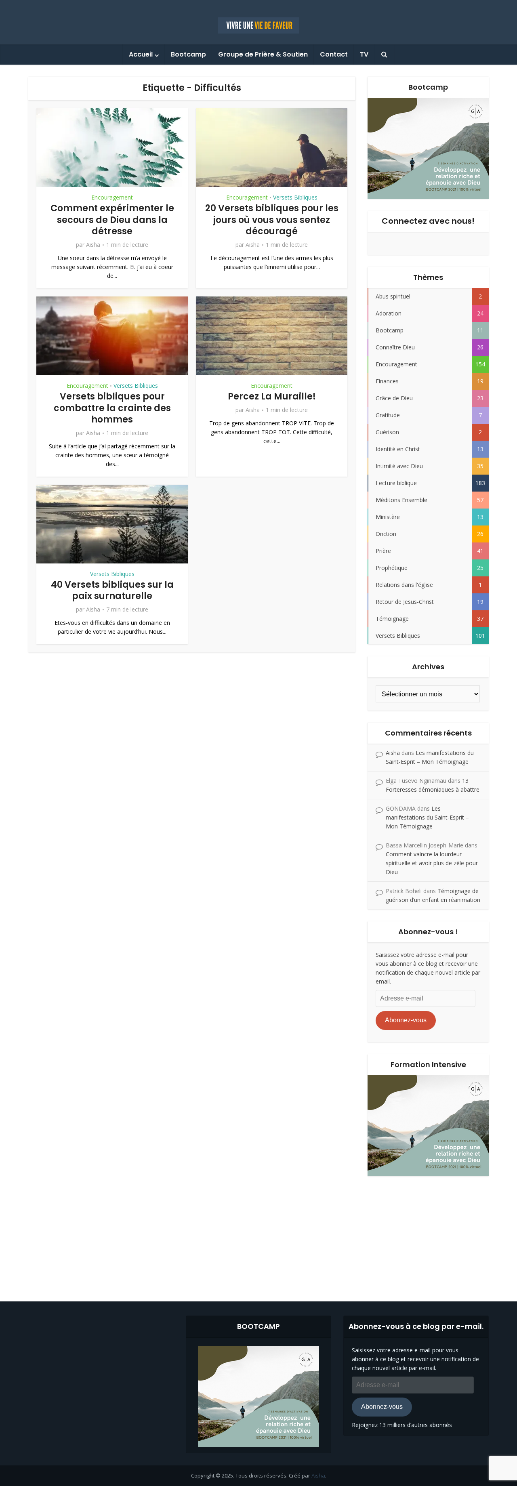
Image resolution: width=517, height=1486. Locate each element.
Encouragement (112, 197)
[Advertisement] (258, 1232)
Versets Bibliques (295, 197)
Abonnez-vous (406, 1020)
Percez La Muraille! (272, 396)
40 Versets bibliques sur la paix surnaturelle (112, 590)
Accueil (141, 54)
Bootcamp (188, 54)
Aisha (93, 244)
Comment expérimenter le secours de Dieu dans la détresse (112, 220)
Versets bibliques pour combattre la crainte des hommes (112, 408)
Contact (334, 54)
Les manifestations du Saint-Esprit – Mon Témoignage (427, 817)
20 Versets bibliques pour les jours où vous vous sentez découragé (271, 220)
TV (364, 54)
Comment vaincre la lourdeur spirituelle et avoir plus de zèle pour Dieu (432, 863)
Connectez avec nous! (428, 221)
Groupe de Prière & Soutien (263, 54)
